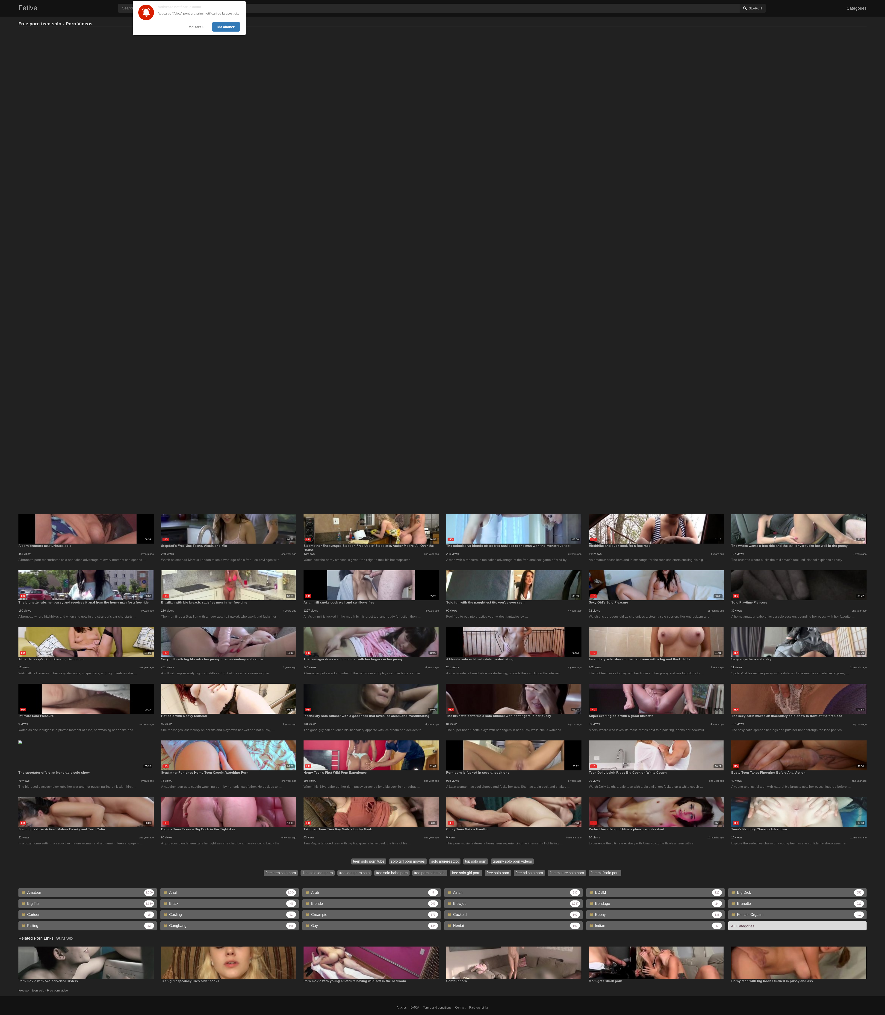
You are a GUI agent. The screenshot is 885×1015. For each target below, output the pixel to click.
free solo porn (498, 873)
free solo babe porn (392, 873)
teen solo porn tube (368, 861)
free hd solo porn (529, 873)
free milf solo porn (605, 873)
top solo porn (475, 861)
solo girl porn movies (408, 861)
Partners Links (479, 1007)
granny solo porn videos (512, 861)
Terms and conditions (437, 1007)
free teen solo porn (281, 873)
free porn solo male (429, 873)
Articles (402, 1007)
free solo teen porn (317, 873)
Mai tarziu (196, 27)
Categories (857, 8)
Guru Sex (64, 938)
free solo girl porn (466, 873)
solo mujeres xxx (445, 861)
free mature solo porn (566, 873)
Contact (460, 1007)
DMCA (414, 1007)
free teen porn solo (354, 873)
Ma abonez (226, 27)
